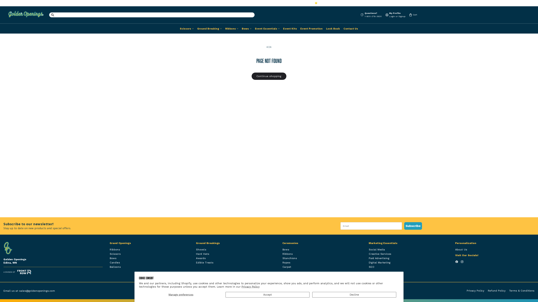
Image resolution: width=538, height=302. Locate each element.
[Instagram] (462, 262)
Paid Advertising (379, 258)
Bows (113, 258)
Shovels (201, 249)
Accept (267, 294)
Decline (354, 294)
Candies (115, 262)
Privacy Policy (251, 286)
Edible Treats (204, 262)
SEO (371, 266)
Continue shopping (269, 76)
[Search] (52, 14)
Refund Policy (497, 290)
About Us (461, 249)
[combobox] (152, 14)
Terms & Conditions (521, 290)
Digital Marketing (380, 262)
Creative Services (380, 253)
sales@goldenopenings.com (37, 290)
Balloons (115, 266)
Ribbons (115, 249)
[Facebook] (456, 262)
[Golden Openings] (25, 18)
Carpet (286, 266)
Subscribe (413, 226)
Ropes (286, 262)
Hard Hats (202, 253)
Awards (201, 258)
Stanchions (289, 258)
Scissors (115, 253)
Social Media (377, 249)
